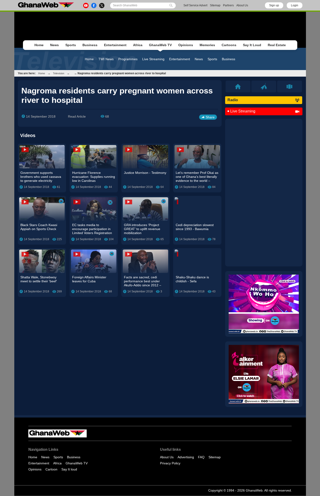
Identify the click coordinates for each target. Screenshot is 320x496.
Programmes (128, 59)
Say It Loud (252, 45)
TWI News (106, 59)
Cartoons (229, 45)
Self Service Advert (195, 5)
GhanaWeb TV (160, 45)
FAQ (201, 457)
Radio (232, 100)
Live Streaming (153, 59)
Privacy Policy (170, 463)
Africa (137, 45)
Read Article (77, 116)
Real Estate (277, 45)
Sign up (274, 5)
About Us (242, 5)
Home (39, 45)
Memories (207, 45)
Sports (70, 45)
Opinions (185, 45)
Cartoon (51, 469)
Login (294, 5)
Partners (228, 5)
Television (58, 73)
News (54, 45)
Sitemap (215, 5)
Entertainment (115, 45)
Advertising (186, 457)
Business (89, 45)
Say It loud (69, 469)
